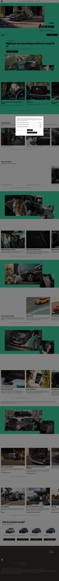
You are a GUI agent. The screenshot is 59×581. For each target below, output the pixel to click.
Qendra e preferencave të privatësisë (32, 132)
